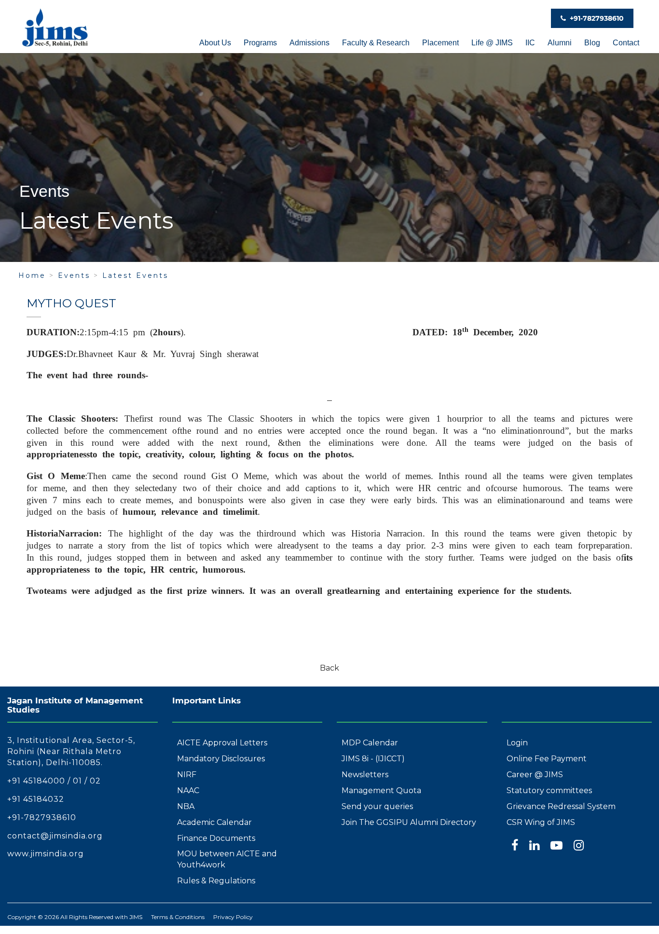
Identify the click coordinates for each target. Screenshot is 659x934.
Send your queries (377, 806)
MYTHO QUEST (71, 303)
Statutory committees (549, 790)
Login (517, 742)
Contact (626, 43)
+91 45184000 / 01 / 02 (54, 780)
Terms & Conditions (178, 916)
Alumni (560, 43)
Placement (440, 43)
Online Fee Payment (547, 758)
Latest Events (135, 275)
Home (32, 275)
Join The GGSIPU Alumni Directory (409, 822)
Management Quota (381, 790)
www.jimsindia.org (45, 853)
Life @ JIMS (492, 43)
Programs (260, 43)
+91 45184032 (35, 799)
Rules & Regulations (216, 880)
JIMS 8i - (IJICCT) (373, 758)
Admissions (309, 43)
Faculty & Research (376, 43)
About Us (215, 43)
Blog (592, 43)
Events (74, 275)
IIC (530, 43)
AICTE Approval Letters (222, 742)
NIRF (186, 774)
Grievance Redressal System (561, 806)
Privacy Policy (233, 916)
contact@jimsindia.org (55, 835)
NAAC (188, 790)
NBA (185, 806)
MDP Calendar (370, 742)
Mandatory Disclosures (221, 758)
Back (329, 668)
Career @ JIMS (535, 774)
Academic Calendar (214, 822)
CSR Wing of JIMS (541, 822)
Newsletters (365, 774)
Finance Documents (216, 838)
